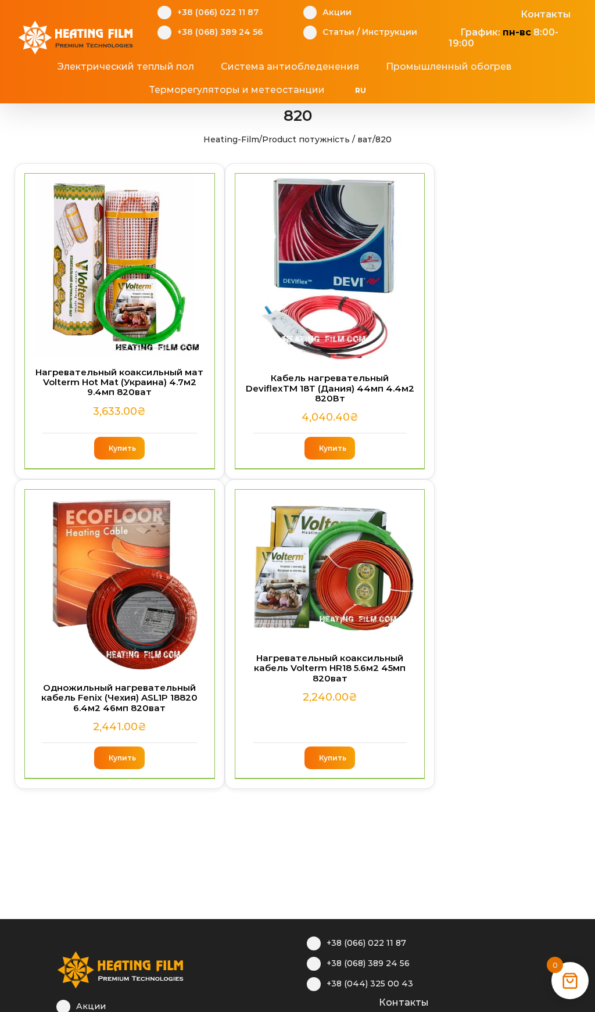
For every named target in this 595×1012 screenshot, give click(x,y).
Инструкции (389, 32)
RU (360, 90)
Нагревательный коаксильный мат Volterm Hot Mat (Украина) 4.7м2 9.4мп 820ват (119, 382)
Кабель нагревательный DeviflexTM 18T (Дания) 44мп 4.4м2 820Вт (330, 388)
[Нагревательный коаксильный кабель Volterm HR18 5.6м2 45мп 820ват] (330, 565)
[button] (428, 90)
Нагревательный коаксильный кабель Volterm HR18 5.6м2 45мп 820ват (330, 668)
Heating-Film (231, 139)
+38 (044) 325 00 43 (370, 983)
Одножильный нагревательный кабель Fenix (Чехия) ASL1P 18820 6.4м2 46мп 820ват (119, 697)
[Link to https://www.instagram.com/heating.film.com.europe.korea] (330, 1001)
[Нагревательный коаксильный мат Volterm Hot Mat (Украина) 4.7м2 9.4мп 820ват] (119, 265)
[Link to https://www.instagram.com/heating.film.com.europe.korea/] (472, 12)
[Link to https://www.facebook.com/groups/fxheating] (454, 12)
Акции (337, 12)
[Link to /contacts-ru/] (366, 1001)
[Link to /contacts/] (508, 12)
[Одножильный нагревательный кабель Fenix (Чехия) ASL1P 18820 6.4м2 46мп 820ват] (119, 580)
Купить (122, 448)
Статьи (338, 32)
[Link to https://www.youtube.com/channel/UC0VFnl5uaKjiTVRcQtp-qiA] (490, 12)
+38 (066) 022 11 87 (218, 12)
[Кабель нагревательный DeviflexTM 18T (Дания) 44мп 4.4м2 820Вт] (330, 267)
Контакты (546, 14)
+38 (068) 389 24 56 (220, 32)
